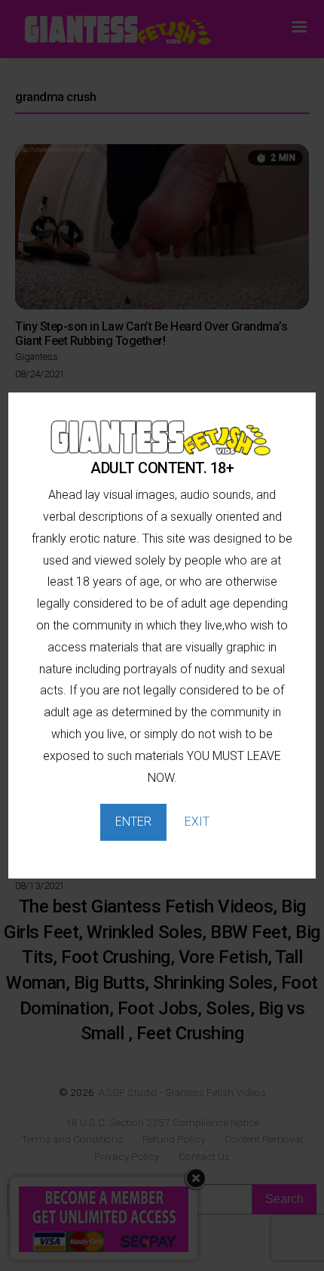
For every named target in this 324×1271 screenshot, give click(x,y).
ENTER (133, 821)
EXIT (197, 821)
